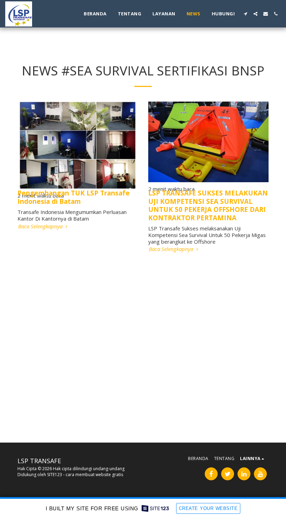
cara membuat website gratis (94, 475)
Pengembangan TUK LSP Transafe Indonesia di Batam (73, 196)
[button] (245, 14)
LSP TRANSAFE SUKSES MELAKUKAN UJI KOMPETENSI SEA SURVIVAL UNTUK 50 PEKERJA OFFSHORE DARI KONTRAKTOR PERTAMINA (208, 205)
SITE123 (54, 475)
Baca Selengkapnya (41, 226)
